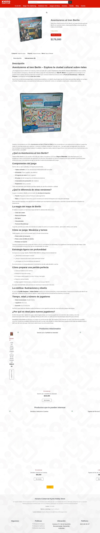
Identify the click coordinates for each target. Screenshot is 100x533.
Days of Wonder (49, 53)
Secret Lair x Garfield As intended (47, 394)
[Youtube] (13, 524)
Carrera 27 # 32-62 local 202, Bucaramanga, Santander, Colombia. (61, 526)
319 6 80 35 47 (85, 524)
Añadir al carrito (56, 34)
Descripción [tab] (17, 58)
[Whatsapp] (20, 524)
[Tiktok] (17, 524)
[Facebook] (10, 524)
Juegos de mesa (21, 53)
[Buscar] (70, 2)
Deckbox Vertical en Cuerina (38, 472)
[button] (46, 12)
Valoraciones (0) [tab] (30, 58)
